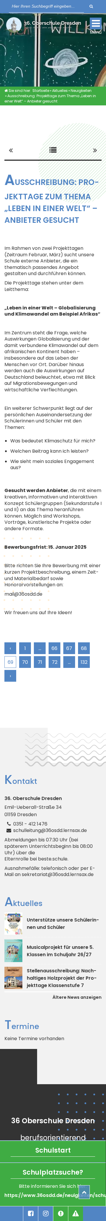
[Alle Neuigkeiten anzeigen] (53, 150)
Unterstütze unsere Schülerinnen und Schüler (63, 924)
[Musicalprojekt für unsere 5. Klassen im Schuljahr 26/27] (13, 950)
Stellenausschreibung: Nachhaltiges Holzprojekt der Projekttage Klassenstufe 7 (62, 978)
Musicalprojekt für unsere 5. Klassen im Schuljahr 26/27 (60, 951)
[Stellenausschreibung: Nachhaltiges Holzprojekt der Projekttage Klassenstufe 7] (13, 978)
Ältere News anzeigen (77, 997)
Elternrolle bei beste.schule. (36, 859)
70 (25, 662)
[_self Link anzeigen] (60, 1213)
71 (40, 662)
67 (69, 648)
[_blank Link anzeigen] (30, 1213)
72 (54, 662)
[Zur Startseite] (43, 26)
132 (84, 662)
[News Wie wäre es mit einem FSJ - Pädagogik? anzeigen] (95, 150)
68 (84, 648)
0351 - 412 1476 (30, 824)
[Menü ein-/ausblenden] (96, 23)
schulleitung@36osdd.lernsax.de (50, 830)
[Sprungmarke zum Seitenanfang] (84, 1192)
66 (54, 648)
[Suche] (91, 6)
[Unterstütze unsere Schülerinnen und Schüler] (13, 923)
